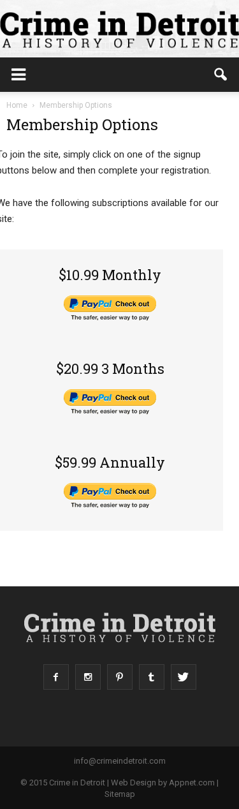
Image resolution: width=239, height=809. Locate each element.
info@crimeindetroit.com (120, 761)
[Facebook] (56, 677)
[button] (221, 74)
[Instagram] (88, 677)
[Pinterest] (120, 677)
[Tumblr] (151, 677)
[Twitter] (183, 677)
